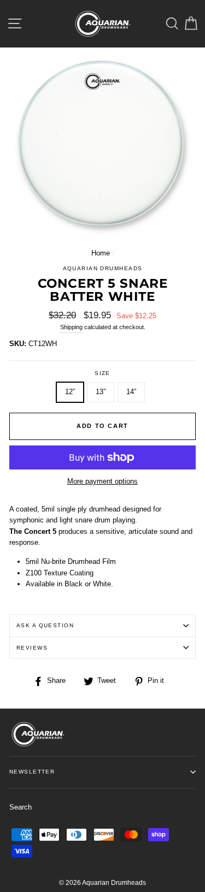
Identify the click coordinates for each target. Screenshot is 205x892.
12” (70, 392)
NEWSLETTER (32, 772)
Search (20, 807)
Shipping (71, 327)
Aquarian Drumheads (103, 268)
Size (102, 373)
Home (100, 253)
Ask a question (45, 625)
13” (101, 392)
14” (131, 392)
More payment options (102, 481)
